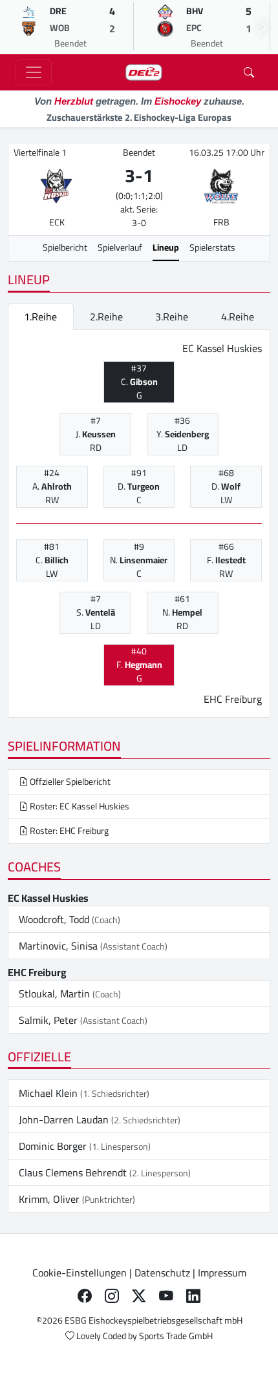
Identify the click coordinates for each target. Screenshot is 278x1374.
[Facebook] (84, 1296)
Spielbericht (65, 247)
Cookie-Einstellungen (79, 1272)
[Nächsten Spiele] (262, 27)
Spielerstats (212, 247)
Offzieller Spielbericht (69, 781)
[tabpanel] (139, 524)
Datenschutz (162, 1272)
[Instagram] (112, 1296)
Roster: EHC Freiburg (68, 830)
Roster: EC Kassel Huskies (78, 806)
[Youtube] (166, 1296)
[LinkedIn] (193, 1296)
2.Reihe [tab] (106, 316)
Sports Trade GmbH (176, 1335)
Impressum (222, 1272)
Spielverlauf (120, 247)
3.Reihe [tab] (171, 316)
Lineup (166, 247)
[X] (139, 1296)
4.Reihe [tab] (237, 316)
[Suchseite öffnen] (248, 72)
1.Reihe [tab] (40, 316)
